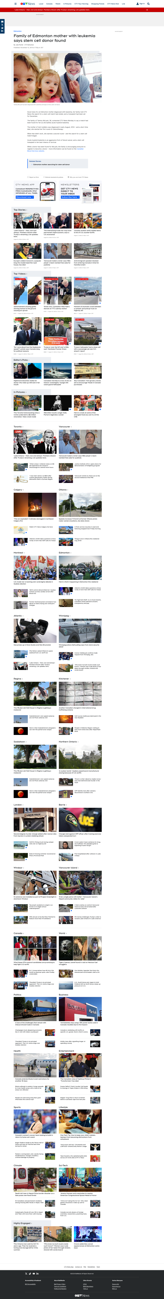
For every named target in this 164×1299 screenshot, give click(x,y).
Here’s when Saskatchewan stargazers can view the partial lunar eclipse (42, 791)
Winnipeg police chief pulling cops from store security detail (79, 646)
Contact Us (78, 1267)
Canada (49, 4)
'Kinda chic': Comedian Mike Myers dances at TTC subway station (57, 308)
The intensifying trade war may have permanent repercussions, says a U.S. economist (57, 232)
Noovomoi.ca (116, 1286)
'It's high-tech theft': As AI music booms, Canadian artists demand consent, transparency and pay (88, 601)
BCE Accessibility (30, 1284)
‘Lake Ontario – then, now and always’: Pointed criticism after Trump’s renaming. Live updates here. (26, 233)
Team (98, 1267)
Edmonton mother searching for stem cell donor (51, 164)
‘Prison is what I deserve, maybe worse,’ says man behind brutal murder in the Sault (88, 780)
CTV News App (69, 1267)
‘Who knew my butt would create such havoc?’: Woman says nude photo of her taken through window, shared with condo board (57, 1247)
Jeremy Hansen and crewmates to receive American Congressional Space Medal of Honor (78, 1194)
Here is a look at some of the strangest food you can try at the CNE (86, 415)
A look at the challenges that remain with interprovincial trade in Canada (30, 1024)
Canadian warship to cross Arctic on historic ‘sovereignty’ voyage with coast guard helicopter (57, 383)
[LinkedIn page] (37, 1274)
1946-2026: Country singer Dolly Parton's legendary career (55, 414)
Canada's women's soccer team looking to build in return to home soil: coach (34, 1136)
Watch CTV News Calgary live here (41, 527)
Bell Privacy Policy (59, 1284)
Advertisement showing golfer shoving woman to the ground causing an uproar (25, 309)
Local (41, 4)
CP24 (85, 1284)
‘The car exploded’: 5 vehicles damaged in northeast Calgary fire (34, 520)
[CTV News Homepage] (27, 4)
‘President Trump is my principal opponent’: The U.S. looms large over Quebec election (41, 984)
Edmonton (18, 31)
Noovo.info (115, 1284)
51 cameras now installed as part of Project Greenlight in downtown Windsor (35, 898)
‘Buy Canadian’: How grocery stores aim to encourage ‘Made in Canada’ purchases (87, 383)
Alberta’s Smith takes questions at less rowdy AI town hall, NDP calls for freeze (88, 588)
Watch (58, 4)
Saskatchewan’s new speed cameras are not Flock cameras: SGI (41, 779)
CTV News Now (113, 4)
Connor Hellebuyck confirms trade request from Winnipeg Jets (86, 653)
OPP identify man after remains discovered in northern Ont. (85, 791)
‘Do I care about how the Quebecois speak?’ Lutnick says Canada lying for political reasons (27, 349)
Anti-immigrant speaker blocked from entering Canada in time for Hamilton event (86, 263)
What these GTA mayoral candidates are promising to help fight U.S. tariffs (34, 963)
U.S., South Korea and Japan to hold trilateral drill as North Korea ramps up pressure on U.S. (87, 984)
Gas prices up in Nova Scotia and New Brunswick (32, 645)
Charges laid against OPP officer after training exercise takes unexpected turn (80, 835)
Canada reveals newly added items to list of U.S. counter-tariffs (87, 231)
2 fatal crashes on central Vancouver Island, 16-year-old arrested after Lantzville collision (87, 906)
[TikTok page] (30, 1274)
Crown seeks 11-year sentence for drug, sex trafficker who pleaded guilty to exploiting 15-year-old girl (88, 843)
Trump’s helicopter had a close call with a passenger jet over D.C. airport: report (87, 349)
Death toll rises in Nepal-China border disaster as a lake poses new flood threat (34, 1194)
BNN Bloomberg (88, 1286)
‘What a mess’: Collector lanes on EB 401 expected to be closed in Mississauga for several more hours (41, 465)
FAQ (85, 1267)
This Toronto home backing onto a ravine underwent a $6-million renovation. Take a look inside (26, 415)
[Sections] (15, 4)
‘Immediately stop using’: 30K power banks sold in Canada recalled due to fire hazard (79, 1024)
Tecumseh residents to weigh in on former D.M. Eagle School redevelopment (41, 906)
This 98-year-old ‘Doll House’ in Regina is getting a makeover (32, 709)
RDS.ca (114, 1289)
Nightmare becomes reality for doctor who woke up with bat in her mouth (27, 383)
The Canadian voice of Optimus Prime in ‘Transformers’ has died (75, 1080)
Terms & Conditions (60, 1286)
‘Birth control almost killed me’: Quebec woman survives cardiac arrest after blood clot (42, 591)
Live (123, 4)
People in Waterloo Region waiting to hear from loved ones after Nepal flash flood (87, 729)
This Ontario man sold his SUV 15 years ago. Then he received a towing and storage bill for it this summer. (26, 1247)
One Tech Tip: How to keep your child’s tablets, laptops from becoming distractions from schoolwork (78, 1137)
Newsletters (91, 1267)
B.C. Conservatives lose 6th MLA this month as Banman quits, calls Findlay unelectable (41, 972)
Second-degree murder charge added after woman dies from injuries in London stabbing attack (35, 835)
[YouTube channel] (34, 1274)
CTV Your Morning (81, 4)
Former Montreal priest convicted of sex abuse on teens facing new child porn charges (42, 603)
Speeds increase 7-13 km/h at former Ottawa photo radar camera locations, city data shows (78, 520)
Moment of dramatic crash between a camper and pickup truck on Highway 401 (87, 309)
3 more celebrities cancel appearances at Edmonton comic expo (86, 1246)
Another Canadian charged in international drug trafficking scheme (77, 709)
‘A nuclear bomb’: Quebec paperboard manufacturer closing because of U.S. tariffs (79, 772)
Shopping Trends (97, 4)
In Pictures (67, 4)
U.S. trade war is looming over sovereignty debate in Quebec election (33, 583)
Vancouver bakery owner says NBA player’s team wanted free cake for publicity (57, 263)
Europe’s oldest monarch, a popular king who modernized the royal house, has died (27, 263)
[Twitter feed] (26, 1274)
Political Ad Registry (60, 1289)
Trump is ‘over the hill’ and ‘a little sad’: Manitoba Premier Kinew (56, 348)
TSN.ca (85, 1289)
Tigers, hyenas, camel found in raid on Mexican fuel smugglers (78, 963)
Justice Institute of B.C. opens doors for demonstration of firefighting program (88, 464)
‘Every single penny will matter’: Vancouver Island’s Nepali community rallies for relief (78, 898)
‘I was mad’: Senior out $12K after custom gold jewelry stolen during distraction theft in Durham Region (41, 477)
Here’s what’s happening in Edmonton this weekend (78, 582)
